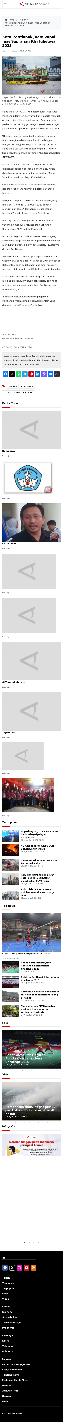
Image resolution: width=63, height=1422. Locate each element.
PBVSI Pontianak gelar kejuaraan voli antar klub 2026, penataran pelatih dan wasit (28, 952)
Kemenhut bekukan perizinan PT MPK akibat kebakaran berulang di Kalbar (40, 994)
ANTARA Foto (10, 1390)
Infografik (8, 1126)
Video (6, 1074)
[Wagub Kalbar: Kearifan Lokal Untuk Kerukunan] (31, 522)
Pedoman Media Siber (15, 1380)
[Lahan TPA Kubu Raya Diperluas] (23, 755)
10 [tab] (52, 1122)
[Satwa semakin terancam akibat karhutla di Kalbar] (10, 864)
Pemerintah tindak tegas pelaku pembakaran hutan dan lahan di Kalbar (30, 1110)
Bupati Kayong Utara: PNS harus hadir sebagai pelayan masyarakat (39, 834)
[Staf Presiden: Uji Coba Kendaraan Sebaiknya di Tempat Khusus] (31, 661)
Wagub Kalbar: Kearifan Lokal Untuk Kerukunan (24, 542)
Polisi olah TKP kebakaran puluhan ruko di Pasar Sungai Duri (38, 892)
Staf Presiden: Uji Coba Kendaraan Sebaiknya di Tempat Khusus (30, 680)
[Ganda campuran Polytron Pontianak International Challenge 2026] (10, 967)
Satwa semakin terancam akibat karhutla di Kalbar (39, 862)
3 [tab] (31, 1070)
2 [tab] (26, 1070)
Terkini (6, 1277)
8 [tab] (42, 1122)
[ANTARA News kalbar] (34, 4)
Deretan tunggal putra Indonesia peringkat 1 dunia (30, 1231)
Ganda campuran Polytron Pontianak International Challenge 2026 (36, 965)
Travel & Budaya (11, 1322)
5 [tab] (40, 1070)
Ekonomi (7, 1312)
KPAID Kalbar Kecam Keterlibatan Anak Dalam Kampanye (30, 449)
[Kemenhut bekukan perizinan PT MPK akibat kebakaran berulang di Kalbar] (10, 996)
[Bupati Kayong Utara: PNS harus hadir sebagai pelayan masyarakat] (10, 835)
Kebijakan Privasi (12, 1369)
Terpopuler (9, 822)
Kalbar (22, 19)
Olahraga (7, 1335)
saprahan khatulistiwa (18, 393)
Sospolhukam (10, 1317)
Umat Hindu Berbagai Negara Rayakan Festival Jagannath (31, 731)
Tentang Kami (10, 1375)
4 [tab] (36, 1070)
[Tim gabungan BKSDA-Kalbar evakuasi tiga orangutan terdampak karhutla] (10, 1010)
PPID (5, 1401)
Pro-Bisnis (8, 1327)
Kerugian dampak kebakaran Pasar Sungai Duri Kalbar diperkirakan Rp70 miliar (37, 878)
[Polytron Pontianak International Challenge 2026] (10, 981)
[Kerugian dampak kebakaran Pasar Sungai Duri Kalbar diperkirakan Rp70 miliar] (10, 879)
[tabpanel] (31, 1049)
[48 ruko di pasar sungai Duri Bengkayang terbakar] (10, 850)
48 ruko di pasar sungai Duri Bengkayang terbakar (37, 847)
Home (11, 19)
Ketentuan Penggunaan (16, 1364)
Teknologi (8, 1346)
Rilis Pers (7, 1351)
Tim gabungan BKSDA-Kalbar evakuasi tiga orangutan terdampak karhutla (38, 1009)
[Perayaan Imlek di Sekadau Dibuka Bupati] (28, 795)
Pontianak (26, 386)
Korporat (7, 1396)
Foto (5, 1022)
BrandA (6, 1385)
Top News (8, 905)
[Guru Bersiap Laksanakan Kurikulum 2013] (28, 477)
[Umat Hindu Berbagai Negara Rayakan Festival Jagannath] (31, 711)
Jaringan (7, 1359)
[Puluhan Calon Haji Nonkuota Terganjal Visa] (29, 571)
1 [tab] (22, 1070)
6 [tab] (33, 1122)
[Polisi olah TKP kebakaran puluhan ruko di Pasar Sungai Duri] (10, 893)
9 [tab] (47, 1122)
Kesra (5, 1340)
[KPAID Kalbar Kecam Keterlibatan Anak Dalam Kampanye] (31, 429)
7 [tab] (38, 1122)
